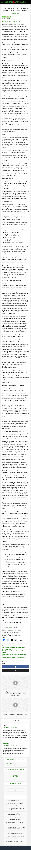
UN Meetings (16, 661)
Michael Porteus (11, 841)
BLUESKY (15, 776)
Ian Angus (6, 743)
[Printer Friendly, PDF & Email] (6, 16)
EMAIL (15, 773)
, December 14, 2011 (12, 21)
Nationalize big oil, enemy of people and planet (14, 657)
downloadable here (13, 610)
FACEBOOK (15, 775)
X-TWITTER (15, 778)
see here (13, 614)
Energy (10, 661)
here (10, 627)
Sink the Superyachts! (16, 800)
